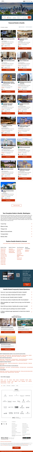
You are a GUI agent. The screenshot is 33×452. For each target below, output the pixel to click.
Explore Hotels (24, 423)
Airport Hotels (9, 356)
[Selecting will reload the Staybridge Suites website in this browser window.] (16, 413)
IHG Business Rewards (25, 427)
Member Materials (14, 431)
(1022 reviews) (25, 131)
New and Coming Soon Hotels (17, 355)
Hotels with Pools (25, 355)
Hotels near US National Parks (13, 363)
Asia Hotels (7, 371)
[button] (31, 1)
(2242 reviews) (8, 87)
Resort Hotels (14, 356)
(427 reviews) (24, 152)
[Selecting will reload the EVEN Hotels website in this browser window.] (11, 407)
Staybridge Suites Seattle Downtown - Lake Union (8, 104)
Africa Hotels (17, 372)
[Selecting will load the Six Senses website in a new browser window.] (5, 395)
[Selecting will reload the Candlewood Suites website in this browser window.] (27, 413)
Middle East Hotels (11, 372)
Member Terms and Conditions (16, 432)
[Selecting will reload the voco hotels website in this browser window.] (14, 401)
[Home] (2, 385)
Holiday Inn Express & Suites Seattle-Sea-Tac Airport (8, 148)
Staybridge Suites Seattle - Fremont (25, 104)
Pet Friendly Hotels (23, 367)
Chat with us (13, 427)
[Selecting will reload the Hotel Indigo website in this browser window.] (5, 401)
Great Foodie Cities (8, 355)
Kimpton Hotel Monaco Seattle (9, 60)
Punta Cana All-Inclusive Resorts (21, 360)
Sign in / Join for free (27, 1)
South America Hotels (3, 372)
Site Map (23, 435)
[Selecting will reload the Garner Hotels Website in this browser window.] (27, 407)
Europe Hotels (2, 371)
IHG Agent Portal (14, 426)
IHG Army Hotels (14, 428)
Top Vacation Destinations (15, 367)
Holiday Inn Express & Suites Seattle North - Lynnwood (25, 169)
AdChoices (23, 432)
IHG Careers (13, 423)
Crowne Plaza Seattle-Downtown (24, 39)
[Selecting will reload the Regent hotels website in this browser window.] (11, 395)
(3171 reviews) (25, 44)
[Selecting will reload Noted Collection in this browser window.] (9, 401)
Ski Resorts (4, 356)
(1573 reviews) (25, 174)
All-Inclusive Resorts (15, 359)
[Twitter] (4, 424)
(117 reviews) (8, 44)
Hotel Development (25, 424)
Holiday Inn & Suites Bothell (25, 147)
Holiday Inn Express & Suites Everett (8, 191)
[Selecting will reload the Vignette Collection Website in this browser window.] (22, 395)
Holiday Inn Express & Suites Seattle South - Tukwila (25, 126)
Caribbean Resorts (8, 359)
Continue (16, 447)
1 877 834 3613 (11, 438)
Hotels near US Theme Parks (23, 363)
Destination (4, 16)
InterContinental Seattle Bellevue (7, 126)
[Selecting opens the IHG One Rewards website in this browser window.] (16, 418)
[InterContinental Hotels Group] (3, 1)
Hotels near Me (2, 367)
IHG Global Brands (14, 424)
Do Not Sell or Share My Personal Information (16, 435)
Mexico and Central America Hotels (26, 371)
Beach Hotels (2, 359)
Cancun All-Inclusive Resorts (23, 359)
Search (29, 17)
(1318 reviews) (8, 174)
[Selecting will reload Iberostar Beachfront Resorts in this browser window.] (28, 401)
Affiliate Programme (25, 426)
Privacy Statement (5, 445)
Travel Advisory (24, 428)
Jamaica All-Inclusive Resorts (10, 360)
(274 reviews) (8, 131)
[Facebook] (2, 424)
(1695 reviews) (8, 196)
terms (2, 444)
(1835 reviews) (25, 109)
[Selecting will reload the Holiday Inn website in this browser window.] (22, 407)
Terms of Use (14, 433)
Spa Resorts (19, 356)
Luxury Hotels (8, 367)
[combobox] (3, 18)
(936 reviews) (8, 109)
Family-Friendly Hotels (3, 363)
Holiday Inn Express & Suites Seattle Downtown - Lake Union (9, 82)
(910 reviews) (25, 87)
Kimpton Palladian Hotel (24, 60)
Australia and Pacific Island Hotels (14, 371)
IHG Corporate (24, 431)
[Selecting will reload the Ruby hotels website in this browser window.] (19, 401)
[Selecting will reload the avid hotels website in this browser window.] (5, 413)
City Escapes (2, 355)
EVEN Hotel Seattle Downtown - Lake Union (25, 82)
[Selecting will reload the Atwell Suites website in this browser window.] (11, 413)
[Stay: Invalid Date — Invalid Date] (11, 17)
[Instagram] (6, 424)
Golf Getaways (23, 356)
